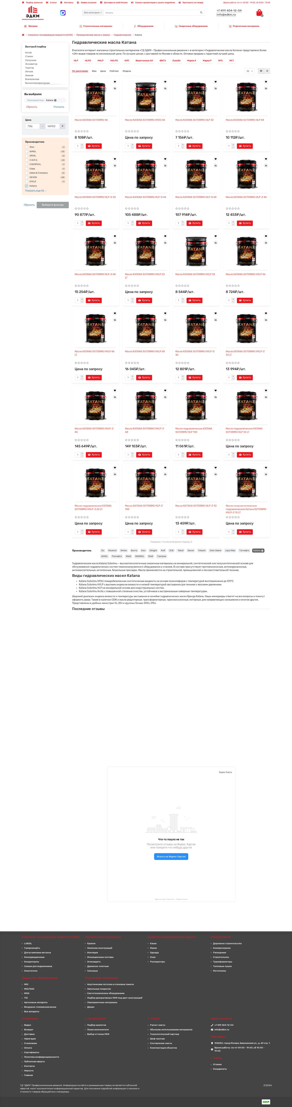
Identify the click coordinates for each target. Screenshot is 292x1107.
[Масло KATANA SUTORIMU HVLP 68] (146, 329)
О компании (30, 1043)
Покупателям (97, 1018)
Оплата (28, 1048)
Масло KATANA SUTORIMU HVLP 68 (145, 351)
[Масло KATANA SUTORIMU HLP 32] (196, 97)
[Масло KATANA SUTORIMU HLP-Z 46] (247, 174)
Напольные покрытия (99, 989)
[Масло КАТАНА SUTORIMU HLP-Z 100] (146, 483)
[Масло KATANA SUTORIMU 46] (96, 97)
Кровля (91, 943)
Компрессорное (222, 948)
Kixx (143, 550)
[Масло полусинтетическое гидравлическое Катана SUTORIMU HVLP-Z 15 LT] (247, 483)
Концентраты (31, 961)
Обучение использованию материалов (171, 1029)
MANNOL (139, 556)
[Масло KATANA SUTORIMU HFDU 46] (146, 97)
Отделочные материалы (246, 26)
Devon (191, 550)
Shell (150, 556)
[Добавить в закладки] (114, 81)
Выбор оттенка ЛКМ (98, 1034)
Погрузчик (30, 60)
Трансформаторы (222, 961)
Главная (28, 1075)
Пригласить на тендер (192, 3)
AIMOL (104, 556)
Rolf (163, 550)
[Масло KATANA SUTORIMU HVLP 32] (196, 251)
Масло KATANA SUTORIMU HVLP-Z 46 (94, 430)
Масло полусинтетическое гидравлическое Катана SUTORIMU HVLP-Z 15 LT (246, 509)
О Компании (30, 1018)
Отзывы (217, 1064)
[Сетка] (261, 71)
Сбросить (31, 107)
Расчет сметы (157, 1025)
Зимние (29, 75)
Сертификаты (31, 1052)
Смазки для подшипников (38, 966)
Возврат (28, 1029)
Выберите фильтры (53, 204)
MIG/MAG (29, 989)
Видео (27, 1025)
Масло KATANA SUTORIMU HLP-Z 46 (246, 197)
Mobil (128, 556)
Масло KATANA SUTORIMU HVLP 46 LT (94, 353)
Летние (29, 71)
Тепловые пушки (222, 966)
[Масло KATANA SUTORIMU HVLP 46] (247, 251)
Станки (29, 56)
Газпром (161, 556)
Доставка (29, 1034)
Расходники (219, 952)
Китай (28, 52)
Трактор (29, 68)
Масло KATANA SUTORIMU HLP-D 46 (145, 197)
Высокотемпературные (37, 83)
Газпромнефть (32, 948)
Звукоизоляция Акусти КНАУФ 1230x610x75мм (160, 648)
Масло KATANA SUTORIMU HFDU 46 (145, 120)
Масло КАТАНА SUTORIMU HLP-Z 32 (196, 505)
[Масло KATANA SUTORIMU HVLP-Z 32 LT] (247, 329)
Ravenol (112, 550)
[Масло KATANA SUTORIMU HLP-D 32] (96, 174)
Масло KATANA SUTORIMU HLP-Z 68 (95, 274)
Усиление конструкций (99, 948)
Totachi (201, 550)
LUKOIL (28, 943)
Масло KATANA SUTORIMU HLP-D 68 (195, 197)
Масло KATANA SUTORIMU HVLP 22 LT (145, 276)
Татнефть (244, 550)
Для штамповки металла (37, 952)
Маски (153, 948)
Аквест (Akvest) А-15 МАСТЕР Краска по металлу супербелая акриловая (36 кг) (178, 678)
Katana (256, 550)
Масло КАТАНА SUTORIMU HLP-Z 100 (144, 507)
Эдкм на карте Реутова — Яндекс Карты (171, 899)
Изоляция (92, 952)
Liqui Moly (230, 550)
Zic (102, 550)
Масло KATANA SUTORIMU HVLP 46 (245, 274)
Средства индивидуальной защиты (172, 937)
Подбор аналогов (34, 3)
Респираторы (157, 961)
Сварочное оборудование (39, 977)
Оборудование (145, 26)
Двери (90, 1007)
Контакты (68, 3)
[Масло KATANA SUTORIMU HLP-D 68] (196, 174)
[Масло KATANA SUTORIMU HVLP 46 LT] (96, 329)
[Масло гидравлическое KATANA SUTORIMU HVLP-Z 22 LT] (96, 483)
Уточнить (59, 107)
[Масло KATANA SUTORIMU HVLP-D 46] (196, 329)
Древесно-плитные (98, 966)
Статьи (53, 3)
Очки (152, 957)
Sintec (123, 550)
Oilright (153, 550)
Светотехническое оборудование (106, 993)
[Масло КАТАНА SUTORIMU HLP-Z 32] (196, 483)
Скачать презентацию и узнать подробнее (155, 3)
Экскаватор (31, 64)
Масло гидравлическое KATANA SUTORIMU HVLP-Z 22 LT (93, 507)
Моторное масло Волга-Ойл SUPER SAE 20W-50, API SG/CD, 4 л (169, 708)
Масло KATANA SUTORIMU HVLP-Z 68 (144, 430)
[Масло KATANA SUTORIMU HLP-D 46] (146, 174)
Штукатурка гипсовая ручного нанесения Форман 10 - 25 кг (167, 618)
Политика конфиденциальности (41, 1057)
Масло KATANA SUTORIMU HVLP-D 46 (194, 353)
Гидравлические (122, 35)
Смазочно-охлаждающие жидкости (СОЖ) (50, 35)
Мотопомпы (219, 971)
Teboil (181, 550)
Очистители (30, 971)
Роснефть (117, 556)
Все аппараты (31, 1011)
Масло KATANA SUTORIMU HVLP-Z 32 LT (245, 353)
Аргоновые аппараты (35, 1002)
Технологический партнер (164, 1034)
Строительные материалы (97, 26)
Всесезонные (32, 79)
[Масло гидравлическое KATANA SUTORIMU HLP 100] (196, 406)
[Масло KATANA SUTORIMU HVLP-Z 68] (146, 406)
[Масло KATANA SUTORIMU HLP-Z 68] (96, 251)
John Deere (215, 550)
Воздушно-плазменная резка (40, 1007)
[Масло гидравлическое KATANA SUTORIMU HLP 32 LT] (247, 406)
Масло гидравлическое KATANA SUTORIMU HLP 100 (193, 430)
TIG (26, 998)
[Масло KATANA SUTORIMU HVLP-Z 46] (96, 406)
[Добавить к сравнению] (114, 88)
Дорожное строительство (227, 943)
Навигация (30, 1038)
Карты (217, 1058)
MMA (26, 993)
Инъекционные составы (100, 957)
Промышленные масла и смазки (93, 35)
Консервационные (34, 957)
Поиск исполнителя (98, 1029)
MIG (26, 984)
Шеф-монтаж (157, 1038)
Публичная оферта (34, 1061)
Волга (134, 550)
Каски (153, 943)
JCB (171, 550)
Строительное (221, 957)
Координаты (220, 1069)
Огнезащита (93, 961)
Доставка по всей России (116, 3)
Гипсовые (92, 971)
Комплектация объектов (163, 1048)
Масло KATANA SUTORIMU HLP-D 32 (95, 197)
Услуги (155, 1018)
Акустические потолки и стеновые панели (110, 984)
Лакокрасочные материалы (102, 1002)
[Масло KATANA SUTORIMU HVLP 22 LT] (146, 251)
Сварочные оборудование (193, 26)
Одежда (154, 952)
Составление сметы (161, 1043)
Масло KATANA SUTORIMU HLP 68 (245, 120)
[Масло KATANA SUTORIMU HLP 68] (247, 97)
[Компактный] (267, 71)
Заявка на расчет (88, 3)
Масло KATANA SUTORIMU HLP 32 (194, 120)
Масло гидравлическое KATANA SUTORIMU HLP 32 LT (244, 430)
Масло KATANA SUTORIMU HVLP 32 (195, 274)
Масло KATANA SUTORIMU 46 (91, 120)
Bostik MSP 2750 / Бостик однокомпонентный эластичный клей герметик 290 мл (179, 738)
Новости (28, 1070)
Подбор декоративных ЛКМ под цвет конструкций (114, 998)
